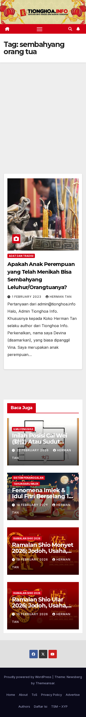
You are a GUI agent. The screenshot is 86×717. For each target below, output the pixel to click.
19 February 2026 (32, 505)
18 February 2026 (32, 559)
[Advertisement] (43, 108)
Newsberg (74, 677)
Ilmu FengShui (23, 429)
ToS (34, 695)
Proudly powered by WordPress (28, 677)
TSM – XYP (59, 706)
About (23, 695)
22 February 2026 (33, 450)
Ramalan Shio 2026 (26, 538)
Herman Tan (61, 296)
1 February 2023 (27, 296)
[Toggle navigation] (39, 29)
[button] (70, 28)
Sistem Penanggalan (28, 477)
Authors (24, 706)
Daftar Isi (40, 706)
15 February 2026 (32, 614)
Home (10, 695)
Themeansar (45, 683)
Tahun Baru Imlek (25, 483)
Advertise (73, 695)
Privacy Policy (51, 695)
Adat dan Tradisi (21, 255)
